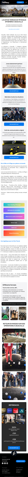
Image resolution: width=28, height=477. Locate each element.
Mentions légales (6, 476)
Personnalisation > (5, 471)
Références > (18, 471)
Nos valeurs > (18, 472)
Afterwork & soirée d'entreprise (14, 216)
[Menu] (26, 2)
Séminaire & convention (14, 210)
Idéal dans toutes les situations (14, 97)
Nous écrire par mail (6, 459)
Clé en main (14, 222)
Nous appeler (4, 460)
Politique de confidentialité (11, 476)
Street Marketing (13, 233)
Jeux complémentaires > (6, 472)
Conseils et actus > (19, 469)
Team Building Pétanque (14, 205)
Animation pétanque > (6, 470)
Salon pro (14, 227)
